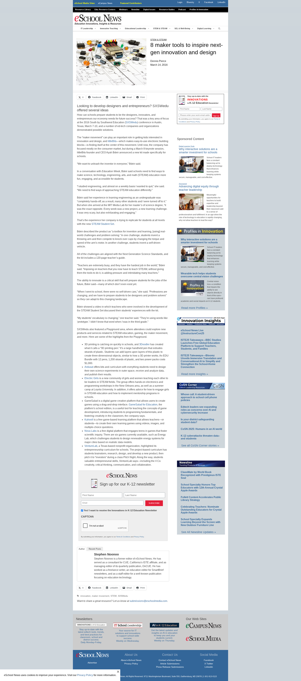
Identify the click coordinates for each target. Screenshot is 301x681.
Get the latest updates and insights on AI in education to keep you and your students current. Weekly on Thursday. (164, 635)
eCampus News (105, 3)
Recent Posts (95, 549)
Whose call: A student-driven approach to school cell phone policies (199, 397)
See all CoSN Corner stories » (200, 445)
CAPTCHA (87, 516)
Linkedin (209, 667)
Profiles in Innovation (199, 9)
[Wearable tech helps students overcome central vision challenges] (192, 295)
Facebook (209, 660)
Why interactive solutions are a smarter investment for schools (198, 151)
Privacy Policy (139, 537)
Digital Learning (204, 28)
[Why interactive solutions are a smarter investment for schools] (191, 171)
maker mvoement (100, 596)
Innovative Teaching (109, 28)
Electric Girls (91, 378)
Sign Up (216, 116)
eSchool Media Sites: (84, 3)
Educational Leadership (135, 28)
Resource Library (83, 9)
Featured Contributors (131, 3)
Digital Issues (149, 9)
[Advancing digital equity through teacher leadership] (191, 209)
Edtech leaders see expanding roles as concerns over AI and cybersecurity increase (199, 410)
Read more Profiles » (194, 307)
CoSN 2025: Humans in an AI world (201, 429)
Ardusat (88, 367)
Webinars (123, 9)
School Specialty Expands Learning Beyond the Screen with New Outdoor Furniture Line (200, 522)
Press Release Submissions (170, 667)
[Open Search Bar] (219, 28)
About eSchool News (131, 660)
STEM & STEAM (160, 28)
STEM (114, 596)
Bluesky (190, 2)
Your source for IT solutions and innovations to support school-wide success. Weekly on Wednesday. (127, 635)
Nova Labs (90, 431)
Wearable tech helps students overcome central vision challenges (202, 275)
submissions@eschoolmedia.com (148, 601)
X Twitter (208, 663)
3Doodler (144, 344)
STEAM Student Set (103, 224)
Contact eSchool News (170, 660)
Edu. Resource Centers (105, 9)
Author (82, 549)
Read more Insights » (194, 374)
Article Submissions (170, 663)
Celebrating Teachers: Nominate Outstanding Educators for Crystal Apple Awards (201, 509)
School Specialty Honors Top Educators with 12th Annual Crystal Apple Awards (202, 487)
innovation (85, 596)
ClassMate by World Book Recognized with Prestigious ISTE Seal (201, 475)
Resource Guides (167, 9)
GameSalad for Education (143, 404)
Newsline (135, 9)
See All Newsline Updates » (198, 532)
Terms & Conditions (123, 537)
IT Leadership (87, 28)
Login (179, 2)
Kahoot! (88, 419)
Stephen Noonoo (106, 554)
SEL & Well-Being (182, 28)
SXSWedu (131, 122)
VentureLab (90, 446)
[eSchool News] (97, 19)
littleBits (112, 141)
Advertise (92, 662)
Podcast (182, 9)
